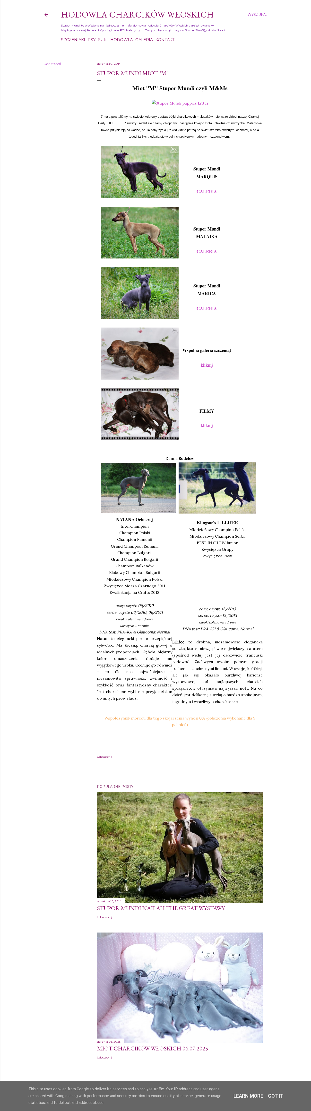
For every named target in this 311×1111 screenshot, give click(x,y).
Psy (91, 39)
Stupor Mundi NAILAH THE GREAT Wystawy (161, 908)
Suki (103, 39)
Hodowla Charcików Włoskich (137, 14)
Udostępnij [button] (52, 64)
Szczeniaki (73, 39)
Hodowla (121, 39)
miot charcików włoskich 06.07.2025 (152, 1048)
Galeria (144, 39)
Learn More (248, 1096)
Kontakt (165, 39)
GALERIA (207, 308)
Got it (276, 1096)
